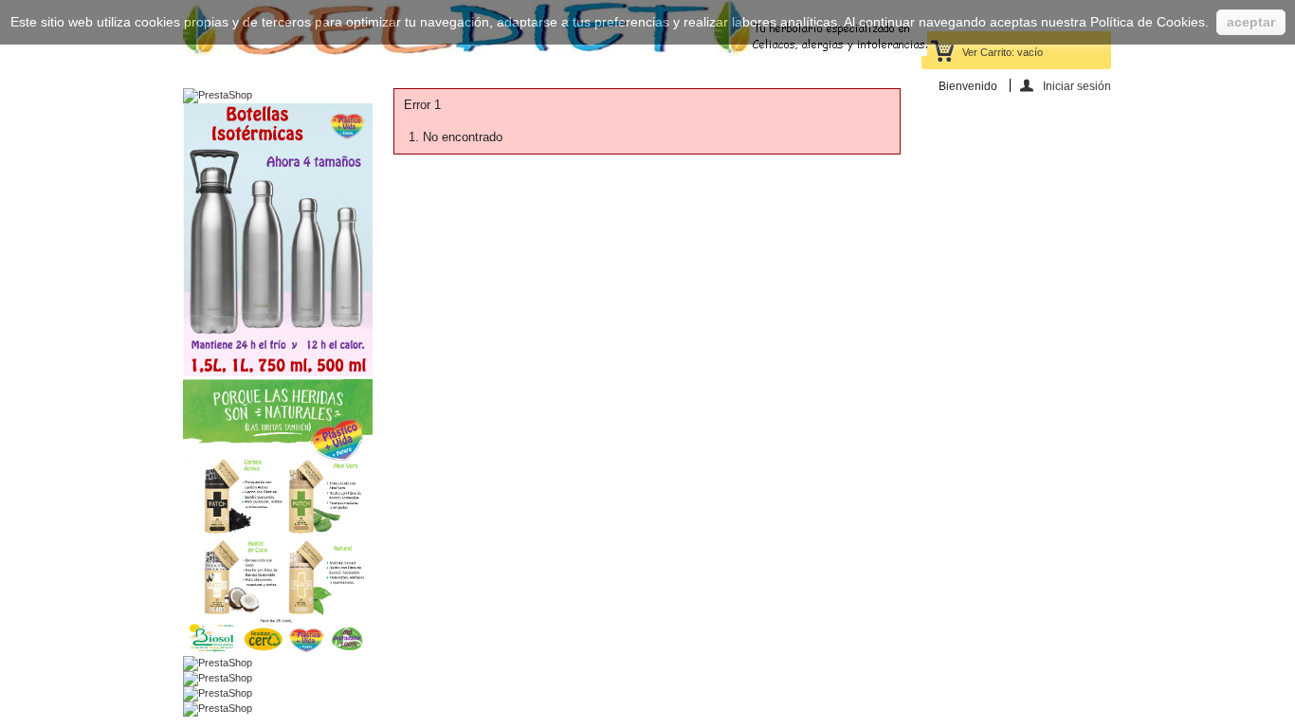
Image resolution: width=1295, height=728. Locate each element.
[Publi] (278, 372)
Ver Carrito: (1002, 52)
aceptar (1251, 21)
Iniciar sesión (1077, 86)
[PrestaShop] (217, 94)
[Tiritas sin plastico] (278, 649)
